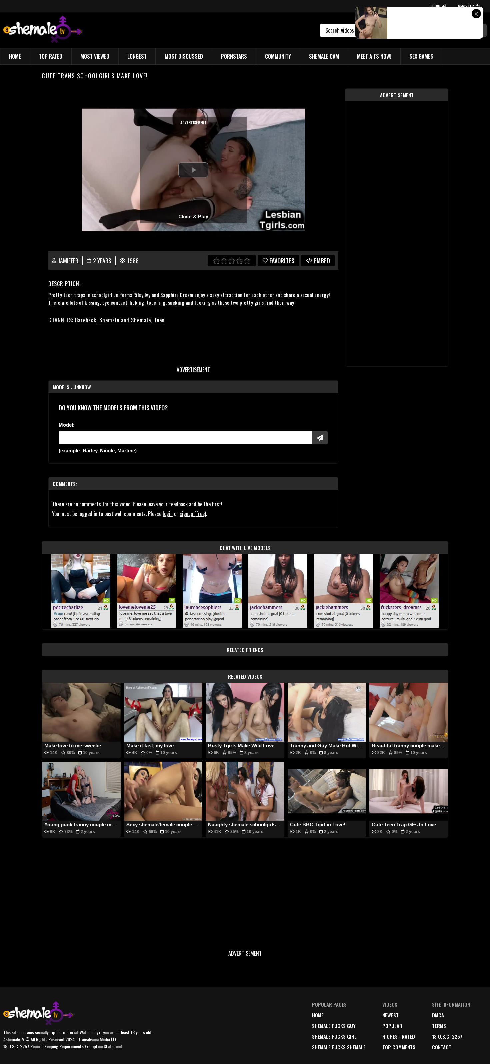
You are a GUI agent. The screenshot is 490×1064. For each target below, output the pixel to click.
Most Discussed (184, 56)
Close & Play (193, 217)
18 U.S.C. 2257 (447, 1036)
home (318, 1015)
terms (439, 1025)
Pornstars (234, 56)
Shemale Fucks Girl (334, 1036)
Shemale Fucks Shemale (339, 1047)
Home (15, 56)
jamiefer (68, 260)
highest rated (398, 1036)
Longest (137, 56)
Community (278, 56)
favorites (281, 260)
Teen (159, 320)
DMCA (438, 1015)
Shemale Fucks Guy (334, 1025)
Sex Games (421, 56)
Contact (441, 1047)
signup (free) (193, 514)
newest (390, 1015)
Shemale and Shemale (125, 320)
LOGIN (435, 6)
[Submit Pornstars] (320, 437)
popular (392, 1025)
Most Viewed (94, 56)
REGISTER (466, 6)
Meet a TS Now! (374, 56)
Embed (322, 260)
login (168, 514)
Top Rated (50, 56)
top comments (398, 1047)
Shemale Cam (324, 56)
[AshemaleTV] (42, 30)
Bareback (85, 320)
